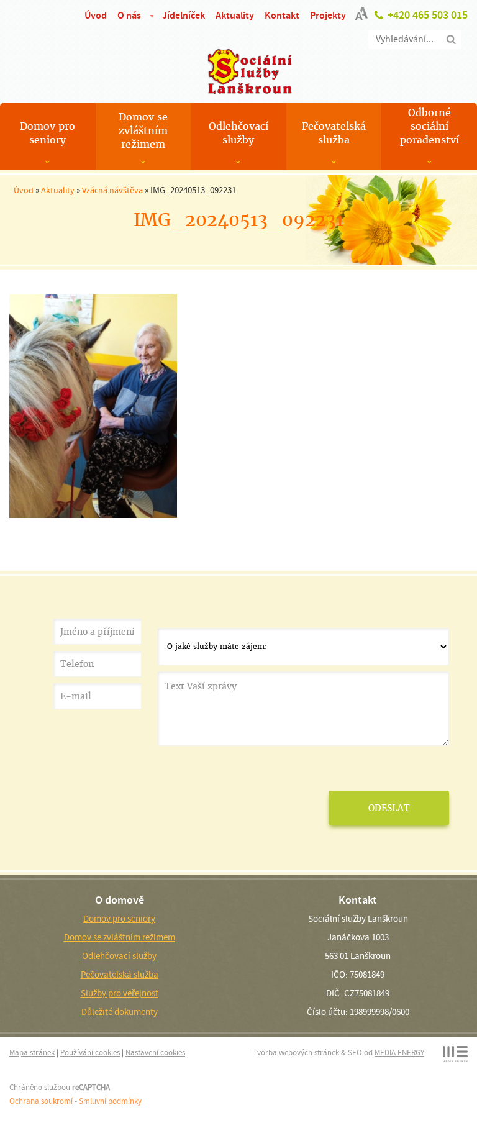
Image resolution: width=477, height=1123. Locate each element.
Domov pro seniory (47, 133)
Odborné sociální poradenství (429, 126)
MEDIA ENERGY (399, 1052)
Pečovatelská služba (334, 133)
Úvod (95, 15)
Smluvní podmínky (110, 1101)
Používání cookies (90, 1052)
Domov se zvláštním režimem (143, 131)
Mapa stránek (32, 1052)
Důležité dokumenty (119, 1012)
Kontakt (282, 15)
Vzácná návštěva (112, 190)
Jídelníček (183, 15)
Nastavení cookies (155, 1052)
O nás (129, 15)
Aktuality (235, 15)
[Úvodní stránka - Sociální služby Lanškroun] (238, 71)
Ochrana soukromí (41, 1101)
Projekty (328, 15)
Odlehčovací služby (238, 133)
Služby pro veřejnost (119, 993)
